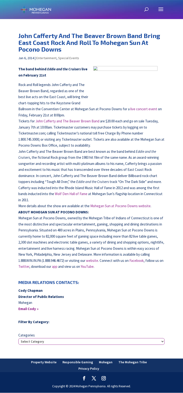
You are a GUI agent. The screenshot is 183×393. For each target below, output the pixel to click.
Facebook (136, 260)
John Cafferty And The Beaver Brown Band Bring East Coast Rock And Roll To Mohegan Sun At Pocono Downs (89, 42)
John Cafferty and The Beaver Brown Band (67, 121)
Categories (26, 335)
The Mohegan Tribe (132, 362)
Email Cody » (28, 309)
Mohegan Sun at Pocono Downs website (120, 206)
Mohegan (105, 362)
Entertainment (46, 58)
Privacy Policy (88, 368)
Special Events (68, 58)
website (92, 260)
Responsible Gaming (77, 362)
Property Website (43, 362)
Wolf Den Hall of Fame (71, 194)
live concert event (143, 109)
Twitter (23, 266)
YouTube (87, 266)
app (54, 266)
